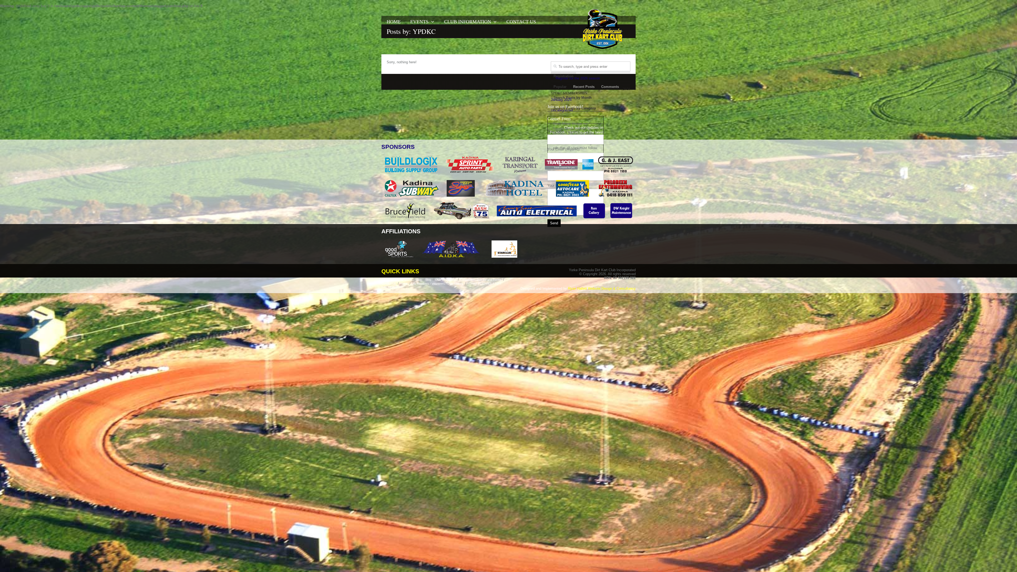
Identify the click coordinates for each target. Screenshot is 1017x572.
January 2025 (561, 100)
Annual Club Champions (396, 279)
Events (419, 21)
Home (394, 21)
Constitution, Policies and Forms (480, 279)
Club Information (467, 21)
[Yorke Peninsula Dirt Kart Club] (602, 29)
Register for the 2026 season (578, 78)
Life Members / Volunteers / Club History (437, 283)
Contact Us (521, 21)
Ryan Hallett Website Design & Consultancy (602, 289)
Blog (419, 279)
